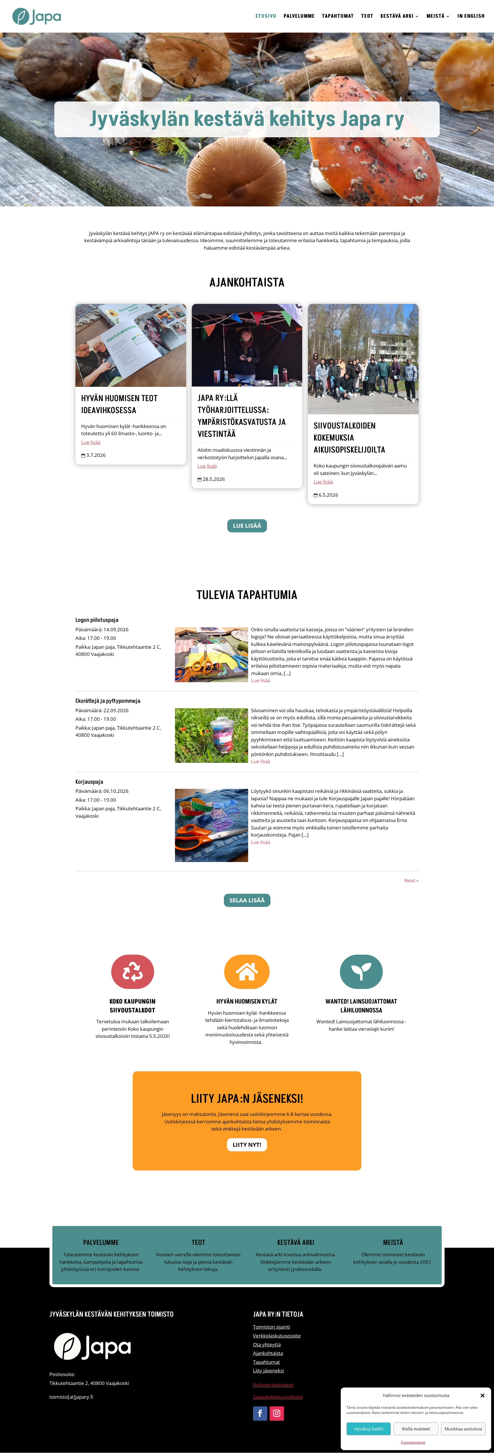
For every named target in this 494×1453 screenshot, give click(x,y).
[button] (482, 1395)
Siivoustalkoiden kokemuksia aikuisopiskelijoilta (349, 438)
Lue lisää (90, 442)
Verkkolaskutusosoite (277, 1335)
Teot (367, 17)
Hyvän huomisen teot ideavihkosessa (119, 405)
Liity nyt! (247, 1145)
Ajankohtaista (268, 1353)
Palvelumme (299, 17)
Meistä (436, 17)
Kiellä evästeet (416, 1429)
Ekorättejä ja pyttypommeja (107, 701)
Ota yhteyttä (267, 1344)
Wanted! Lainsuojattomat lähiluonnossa (361, 1006)
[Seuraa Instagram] (277, 1413)
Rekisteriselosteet (273, 1385)
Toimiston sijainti (271, 1326)
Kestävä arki (397, 17)
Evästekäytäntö (413, 1442)
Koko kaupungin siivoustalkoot (132, 1006)
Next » (411, 880)
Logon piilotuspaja (96, 620)
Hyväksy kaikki (368, 1429)
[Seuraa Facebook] (260, 1413)
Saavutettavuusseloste (278, 1397)
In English (471, 17)
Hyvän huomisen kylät (246, 1001)
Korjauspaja (89, 782)
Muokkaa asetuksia (463, 1429)
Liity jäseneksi (268, 1370)
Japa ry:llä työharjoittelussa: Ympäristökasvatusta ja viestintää (242, 416)
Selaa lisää (247, 900)
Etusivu (266, 17)
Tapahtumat (338, 17)
